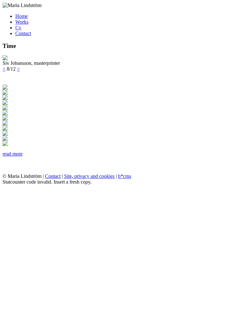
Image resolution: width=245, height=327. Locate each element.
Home (21, 16)
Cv (18, 27)
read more (13, 153)
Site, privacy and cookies (89, 176)
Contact (23, 33)
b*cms (124, 176)
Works (21, 22)
